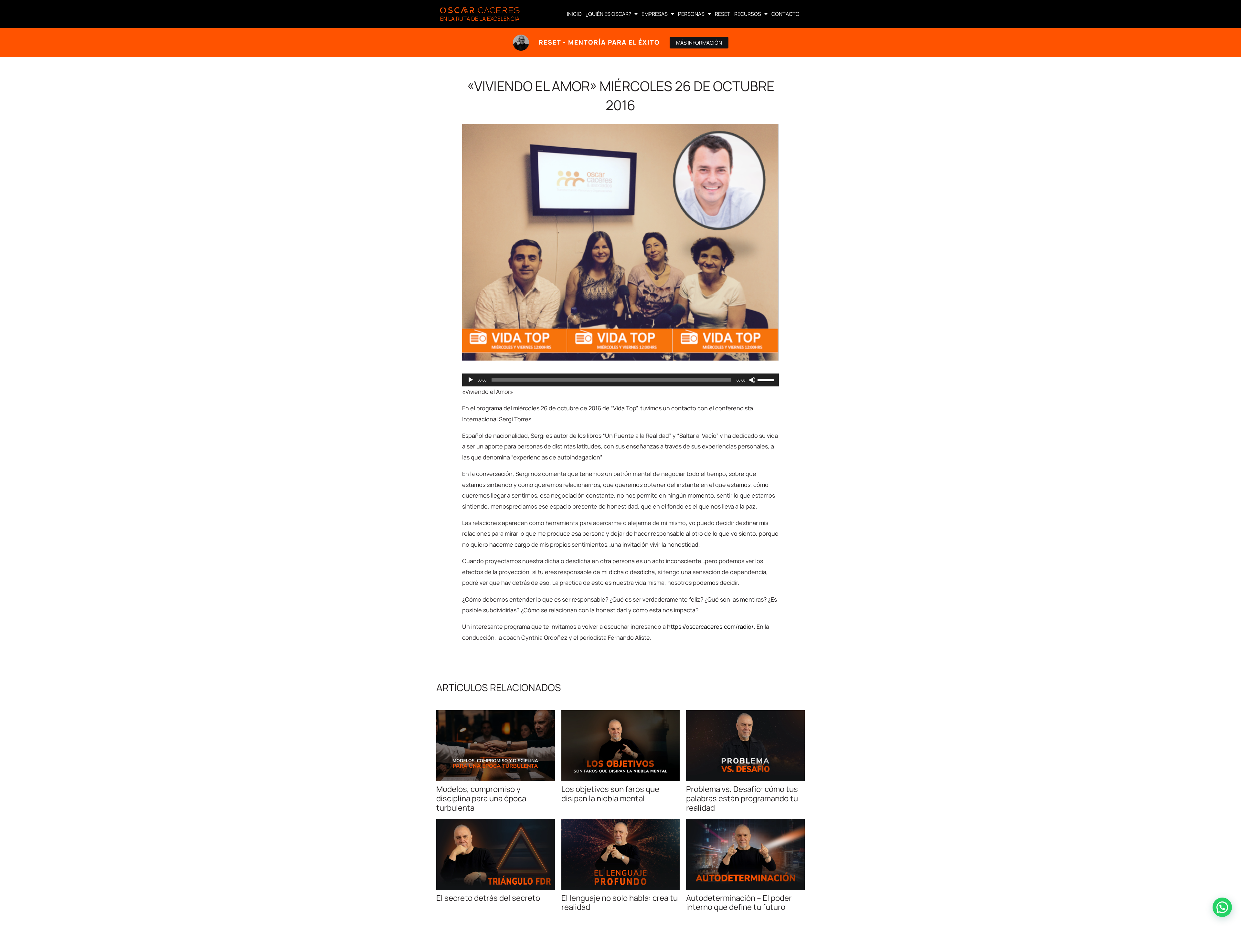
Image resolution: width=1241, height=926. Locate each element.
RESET (722, 13)
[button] (1222, 907)
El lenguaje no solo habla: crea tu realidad (619, 902)
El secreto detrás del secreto (488, 897)
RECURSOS (747, 13)
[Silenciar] (752, 380)
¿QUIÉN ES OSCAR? (608, 13)
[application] (620, 380)
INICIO (574, 13)
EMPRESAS (655, 13)
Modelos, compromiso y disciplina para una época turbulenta (481, 798)
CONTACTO (785, 13)
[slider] (767, 379)
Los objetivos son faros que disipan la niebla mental (610, 794)
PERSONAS (691, 13)
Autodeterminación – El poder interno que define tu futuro (739, 902)
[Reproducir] (470, 380)
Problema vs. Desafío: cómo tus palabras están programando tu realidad (742, 798)
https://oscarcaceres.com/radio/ (710, 626)
